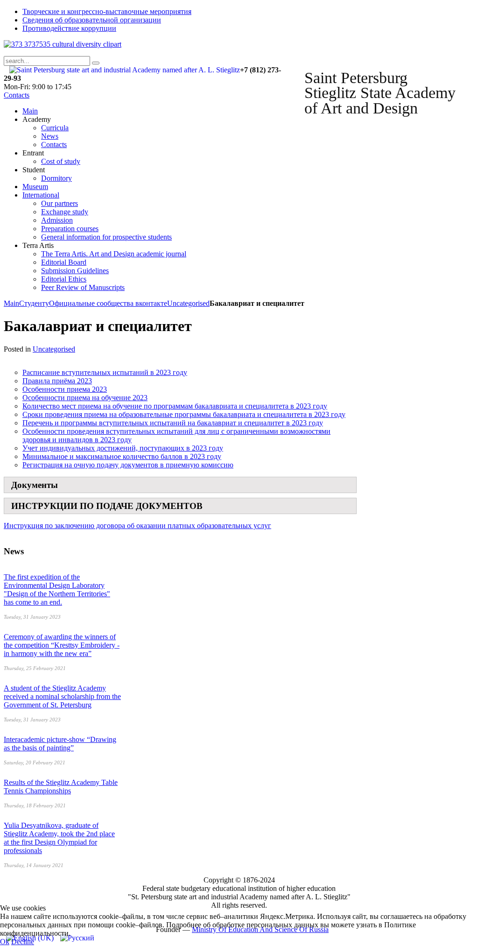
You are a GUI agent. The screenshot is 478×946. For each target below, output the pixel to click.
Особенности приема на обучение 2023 (85, 398)
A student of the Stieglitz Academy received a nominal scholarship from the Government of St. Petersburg (62, 696)
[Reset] (95, 63)
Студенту (34, 303)
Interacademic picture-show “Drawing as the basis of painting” (60, 743)
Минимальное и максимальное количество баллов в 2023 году (121, 456)
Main (11, 303)
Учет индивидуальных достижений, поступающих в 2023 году (122, 448)
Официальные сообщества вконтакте (108, 303)
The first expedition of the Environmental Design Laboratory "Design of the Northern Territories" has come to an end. (57, 589)
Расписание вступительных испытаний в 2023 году (104, 372)
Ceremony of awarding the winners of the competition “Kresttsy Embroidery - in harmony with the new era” (62, 645)
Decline (22, 942)
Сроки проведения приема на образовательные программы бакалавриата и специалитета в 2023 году (183, 414)
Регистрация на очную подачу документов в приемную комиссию (127, 465)
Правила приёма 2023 (57, 381)
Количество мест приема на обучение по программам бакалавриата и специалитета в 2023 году (174, 406)
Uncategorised (188, 303)
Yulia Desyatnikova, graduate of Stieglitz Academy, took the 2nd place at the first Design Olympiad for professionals (59, 837)
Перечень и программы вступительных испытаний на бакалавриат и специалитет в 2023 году (172, 423)
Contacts (16, 95)
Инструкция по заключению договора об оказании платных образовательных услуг (137, 525)
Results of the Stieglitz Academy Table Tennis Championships (61, 786)
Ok (4, 942)
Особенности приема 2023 (64, 389)
